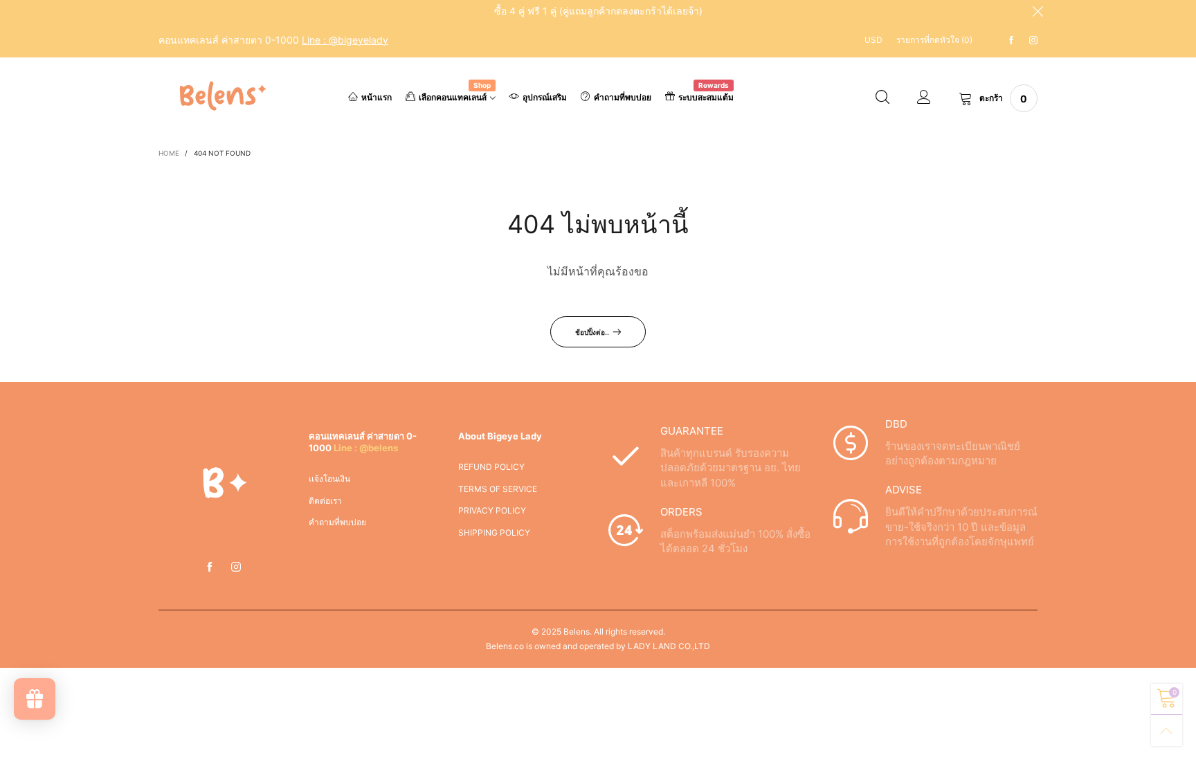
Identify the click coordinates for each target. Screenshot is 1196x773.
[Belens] (220, 96)
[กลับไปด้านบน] (1166, 730)
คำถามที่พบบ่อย (622, 97)
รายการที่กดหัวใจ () (934, 40)
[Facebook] (1011, 40)
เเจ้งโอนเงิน (329, 478)
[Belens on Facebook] (209, 567)
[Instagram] (1033, 40)
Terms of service (497, 489)
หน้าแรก (376, 97)
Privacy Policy (492, 510)
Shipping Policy (494, 532)
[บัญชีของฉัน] (924, 98)
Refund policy (491, 467)
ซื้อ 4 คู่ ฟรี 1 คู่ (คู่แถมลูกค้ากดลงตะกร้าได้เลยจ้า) (598, 11)
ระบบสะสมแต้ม (706, 96)
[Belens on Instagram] (236, 567)
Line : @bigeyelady (345, 40)
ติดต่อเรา (325, 500)
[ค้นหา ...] (882, 98)
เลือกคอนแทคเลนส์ (455, 96)
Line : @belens (366, 447)
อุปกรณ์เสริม (545, 97)
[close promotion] (1037, 11)
